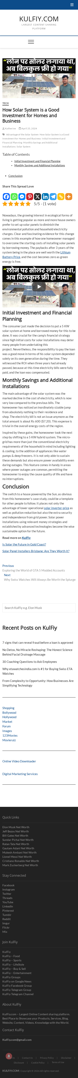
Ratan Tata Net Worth (15, 844)
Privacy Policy (47, 1057)
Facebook (8, 885)
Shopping (8, 708)
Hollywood (9, 717)
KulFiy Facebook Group (17, 985)
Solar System (23, 146)
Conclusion (15, 175)
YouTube (7, 902)
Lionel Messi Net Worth (17, 856)
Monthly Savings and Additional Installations (39, 165)
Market (7, 721)
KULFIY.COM (39, 19)
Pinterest (8, 910)
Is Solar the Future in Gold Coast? (24, 544)
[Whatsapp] (14, 194)
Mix (4, 931)
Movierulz (9, 740)
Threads (7, 898)
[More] (68, 194)
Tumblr (6, 914)
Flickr (6, 927)
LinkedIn (7, 906)
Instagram (8, 889)
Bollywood (9, 712)
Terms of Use (58, 1062)
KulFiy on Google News (16, 981)
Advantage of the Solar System (22, 134)
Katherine (10, 128)
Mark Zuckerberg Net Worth (20, 865)
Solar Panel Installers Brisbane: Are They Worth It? (35, 551)
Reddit (6, 919)
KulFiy (26, 538)
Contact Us (27, 1057)
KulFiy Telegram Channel (18, 994)
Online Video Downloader (19, 761)
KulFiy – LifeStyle (13, 964)
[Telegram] (53, 194)
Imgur (6, 923)
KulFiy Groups (11, 977)
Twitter (6, 893)
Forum (6, 726)
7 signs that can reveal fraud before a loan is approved (37, 642)
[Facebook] (6, 194)
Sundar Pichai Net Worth (18, 839)
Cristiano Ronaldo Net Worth (20, 861)
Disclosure (19, 1062)
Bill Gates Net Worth (15, 835)
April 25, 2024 (29, 128)
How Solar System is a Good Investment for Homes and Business (35, 136)
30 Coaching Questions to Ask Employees (29, 661)
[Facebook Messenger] (21, 194)
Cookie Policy (38, 1062)
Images (7, 731)
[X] (37, 194)
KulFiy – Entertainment (16, 973)
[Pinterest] (29, 194)
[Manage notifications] (9, 1056)
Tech (5, 103)
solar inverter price (56, 508)
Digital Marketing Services (20, 774)
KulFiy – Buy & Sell (14, 968)
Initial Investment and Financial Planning (37, 161)
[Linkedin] (45, 194)
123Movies (10, 735)
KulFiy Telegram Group (16, 990)
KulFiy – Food (11, 956)
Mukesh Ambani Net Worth (19, 852)
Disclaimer (66, 1057)
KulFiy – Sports (11, 960)
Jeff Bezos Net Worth (15, 831)
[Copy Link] (60, 194)
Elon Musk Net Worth (15, 827)
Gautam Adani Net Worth (18, 848)
